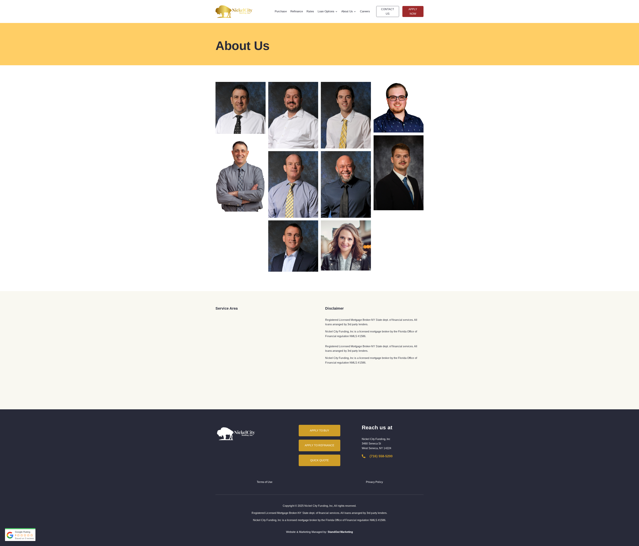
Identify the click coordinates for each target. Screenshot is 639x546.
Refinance (296, 11)
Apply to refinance (319, 445)
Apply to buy (319, 430)
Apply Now (413, 11)
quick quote (319, 460)
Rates (310, 11)
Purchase (281, 11)
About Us (347, 11)
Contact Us (387, 11)
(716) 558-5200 (381, 456)
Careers (365, 11)
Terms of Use (264, 482)
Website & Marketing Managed (304, 532)
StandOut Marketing (340, 532)
